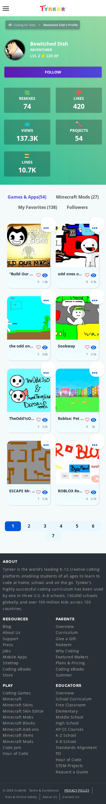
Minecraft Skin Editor (23, 711)
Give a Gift (66, 638)
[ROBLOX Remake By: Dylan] (77, 462)
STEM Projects (69, 765)
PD (58, 753)
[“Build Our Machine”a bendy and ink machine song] (28, 245)
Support (10, 638)
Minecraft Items (18, 735)
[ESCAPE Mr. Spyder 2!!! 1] (28, 462)
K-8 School (66, 741)
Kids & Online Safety (21, 797)
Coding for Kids (24, 25)
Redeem (63, 644)
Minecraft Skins (18, 704)
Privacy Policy (76, 790)
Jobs (7, 650)
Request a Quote (72, 771)
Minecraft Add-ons (21, 729)
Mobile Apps (15, 656)
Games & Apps (27, 197)
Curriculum (67, 632)
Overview (65, 626)
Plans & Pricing (70, 662)
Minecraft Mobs (18, 717)
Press (8, 644)
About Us (11, 632)
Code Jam (12, 747)
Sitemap (11, 662)
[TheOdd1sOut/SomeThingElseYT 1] (28, 390)
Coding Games (17, 692)
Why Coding (67, 650)
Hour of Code (15, 753)
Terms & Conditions (44, 790)
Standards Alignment (76, 747)
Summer (64, 675)
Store (8, 675)
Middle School (69, 717)
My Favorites (37, 207)
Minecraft (12, 698)
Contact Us (71, 797)
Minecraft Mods (77, 197)
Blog (7, 626)
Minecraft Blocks (19, 723)
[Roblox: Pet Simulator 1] (77, 390)
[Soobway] (77, 318)
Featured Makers (72, 656)
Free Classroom (71, 704)
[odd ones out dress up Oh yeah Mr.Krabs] (77, 245)
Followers (77, 207)
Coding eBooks (17, 669)
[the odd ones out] (28, 318)
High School (67, 723)
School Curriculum (74, 698)
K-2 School (66, 735)
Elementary (67, 711)
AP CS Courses (70, 729)
